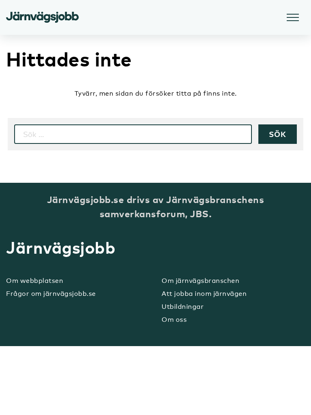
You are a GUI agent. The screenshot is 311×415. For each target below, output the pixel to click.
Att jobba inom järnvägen (204, 293)
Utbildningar (183, 306)
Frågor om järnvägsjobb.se (51, 293)
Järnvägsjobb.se (42, 17)
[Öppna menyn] (293, 17)
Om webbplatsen (34, 281)
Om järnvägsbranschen (200, 281)
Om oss (174, 319)
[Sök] (277, 134)
